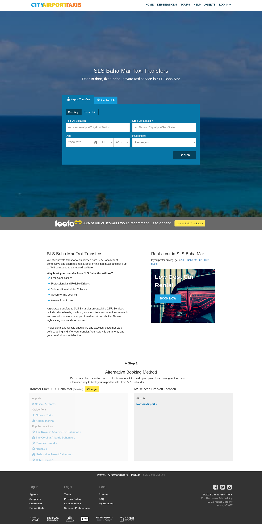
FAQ (101, 499)
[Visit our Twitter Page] (222, 488)
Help (197, 4)
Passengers (139, 135)
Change (92, 389)
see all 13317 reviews (189, 223)
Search (185, 155)
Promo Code (36, 508)
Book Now (168, 298)
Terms (67, 494)
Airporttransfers (118, 474)
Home (149, 4)
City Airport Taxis (222, 494)
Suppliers (35, 499)
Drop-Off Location (142, 120)
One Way (73, 112)
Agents (209, 4)
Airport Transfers (80, 99)
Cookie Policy (72, 503)
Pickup (135, 474)
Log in (224, 4)
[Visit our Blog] (229, 488)
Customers (36, 503)
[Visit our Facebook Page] (215, 488)
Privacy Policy (72, 499)
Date (68, 135)
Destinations (167, 4)
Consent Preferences (77, 508)
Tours (185, 4)
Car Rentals (108, 100)
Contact (104, 494)
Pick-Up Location (76, 120)
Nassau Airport (145, 403)
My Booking (106, 503)
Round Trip (90, 112)
